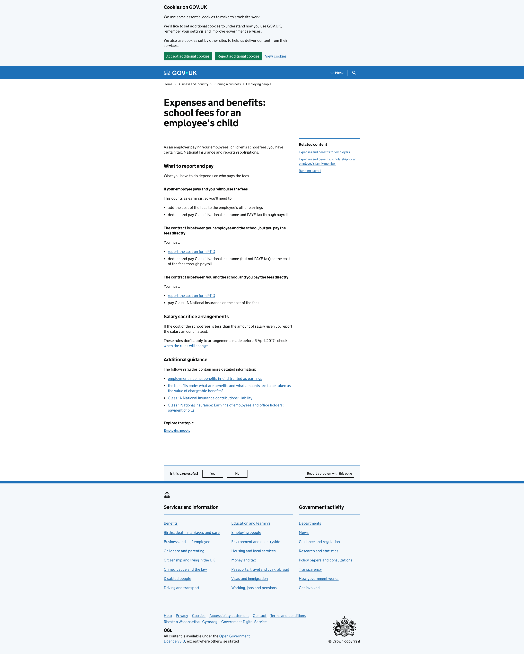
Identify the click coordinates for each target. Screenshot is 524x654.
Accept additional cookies (188, 56)
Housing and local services (253, 551)
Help (168, 615)
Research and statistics (318, 551)
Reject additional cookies (239, 56)
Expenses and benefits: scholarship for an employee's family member (328, 161)
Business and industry (193, 84)
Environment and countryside (255, 541)
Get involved (309, 587)
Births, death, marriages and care (192, 532)
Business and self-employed (187, 541)
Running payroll (310, 171)
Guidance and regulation (319, 541)
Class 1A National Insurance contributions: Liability (210, 398)
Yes (216, 473)
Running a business (227, 84)
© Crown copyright (344, 641)
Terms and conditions (288, 615)
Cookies (199, 615)
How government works (319, 578)
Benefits (171, 523)
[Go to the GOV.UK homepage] (180, 73)
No (241, 473)
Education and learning (250, 523)
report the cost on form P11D (191, 251)
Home (168, 84)
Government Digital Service (244, 621)
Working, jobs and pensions (254, 587)
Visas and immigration (249, 578)
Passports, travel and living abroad (260, 569)
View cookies (276, 56)
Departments (310, 523)
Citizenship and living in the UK (189, 560)
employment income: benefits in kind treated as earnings (215, 378)
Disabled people (177, 578)
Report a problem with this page (329, 473)
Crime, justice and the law (185, 569)
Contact (260, 615)
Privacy (182, 615)
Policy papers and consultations (325, 560)
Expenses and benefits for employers (324, 152)
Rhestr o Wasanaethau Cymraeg (190, 621)
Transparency (310, 569)
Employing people (258, 84)
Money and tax (243, 560)
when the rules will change (186, 345)
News (304, 532)
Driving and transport (181, 587)
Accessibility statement (229, 615)
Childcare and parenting (184, 551)
